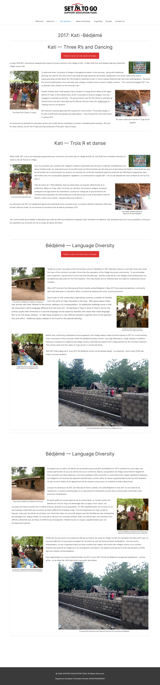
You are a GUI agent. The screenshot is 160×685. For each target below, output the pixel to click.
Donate (109, 21)
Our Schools (65, 21)
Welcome (39, 21)
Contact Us (119, 21)
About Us (50, 21)
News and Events (83, 21)
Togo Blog (98, 21)
